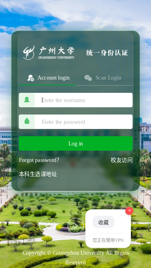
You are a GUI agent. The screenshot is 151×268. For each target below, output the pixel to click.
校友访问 (121, 160)
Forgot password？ (40, 160)
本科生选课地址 (38, 174)
